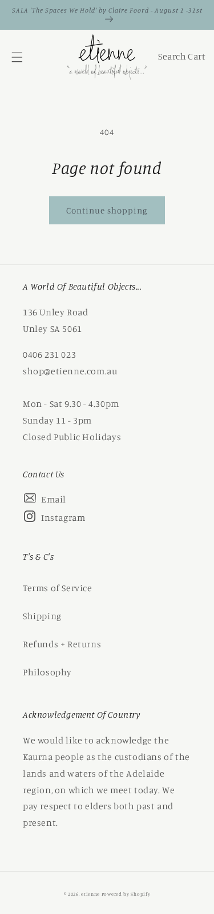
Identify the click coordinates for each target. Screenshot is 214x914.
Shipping (42, 616)
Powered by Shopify (126, 894)
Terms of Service (57, 587)
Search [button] (170, 59)
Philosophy (47, 672)
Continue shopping (107, 210)
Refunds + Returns (62, 644)
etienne (91, 894)
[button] (17, 57)
